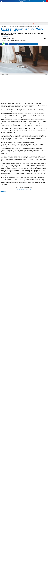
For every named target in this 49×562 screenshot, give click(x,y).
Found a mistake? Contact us (24, 189)
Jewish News (12, 26)
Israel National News (5, 26)
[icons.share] (47, 1)
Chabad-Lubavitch (15, 40)
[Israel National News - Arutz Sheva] (24, 1)
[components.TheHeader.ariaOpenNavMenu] (8, 1)
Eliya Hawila (22, 40)
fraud (8, 40)
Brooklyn (4, 40)
